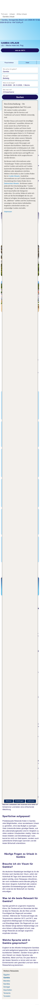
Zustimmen (30, 801)
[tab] (9, 62)
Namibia (6, 983)
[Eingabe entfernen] (33, 71)
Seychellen (7, 990)
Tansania (6, 993)
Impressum (8, 212)
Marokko (6, 980)
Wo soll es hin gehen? (10, 69)
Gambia (6, 977)
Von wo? (6, 76)
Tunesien (6, 996)
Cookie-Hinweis (14, 176)
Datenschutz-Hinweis (11, 183)
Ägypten (6, 974)
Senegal (6, 986)
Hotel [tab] (27, 62)
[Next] (38, 261)
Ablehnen (9, 801)
